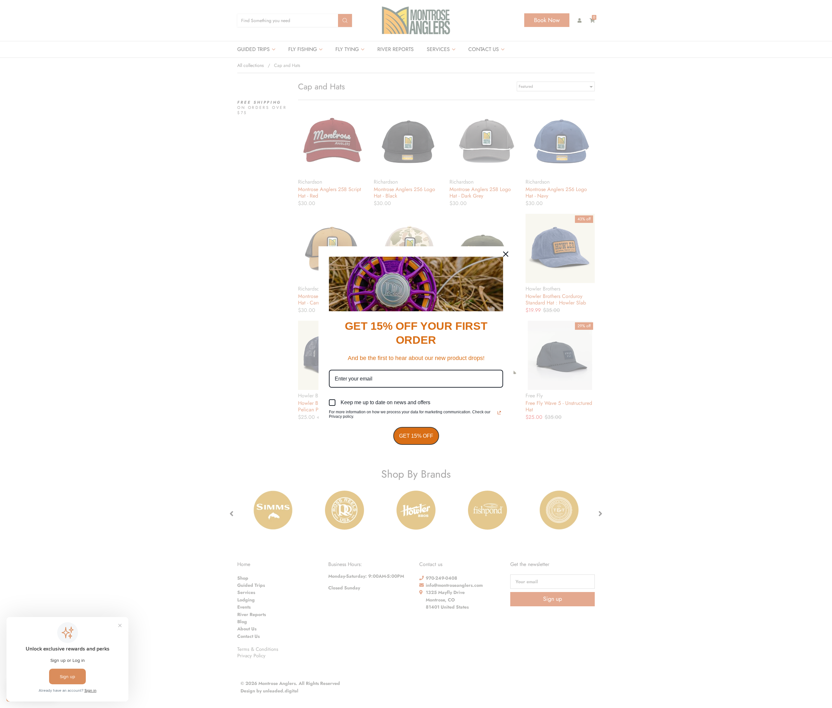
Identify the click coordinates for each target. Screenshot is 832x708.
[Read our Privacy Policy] (499, 413)
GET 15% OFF (416, 436)
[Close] (506, 254)
